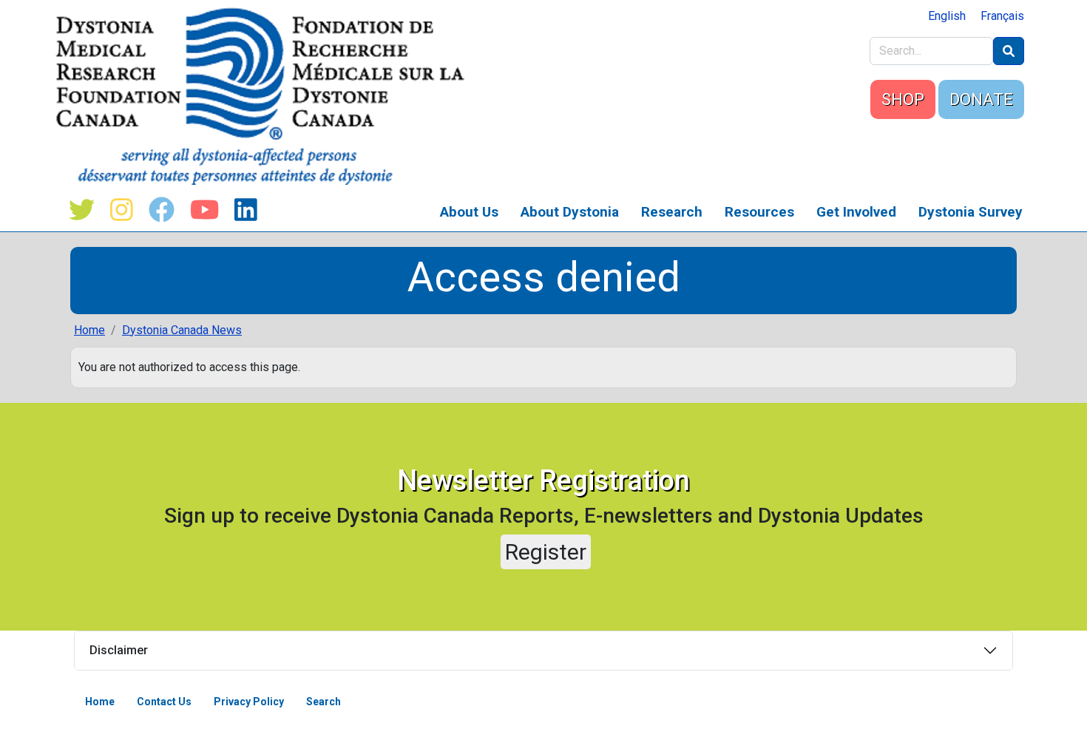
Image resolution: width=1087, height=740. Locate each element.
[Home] (265, 96)
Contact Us (164, 701)
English (947, 16)
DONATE (981, 99)
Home (89, 330)
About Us (469, 211)
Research (671, 211)
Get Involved (856, 211)
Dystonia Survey (970, 211)
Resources (759, 211)
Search (323, 701)
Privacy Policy (249, 701)
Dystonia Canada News (182, 330)
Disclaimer (118, 650)
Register (545, 552)
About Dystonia (570, 211)
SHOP (902, 99)
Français (1002, 16)
